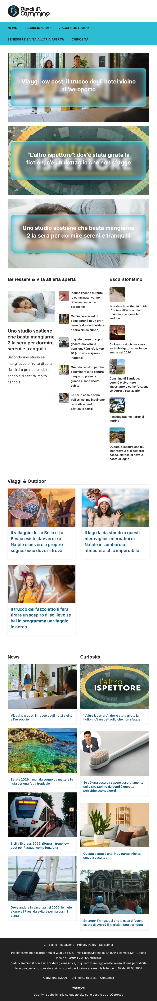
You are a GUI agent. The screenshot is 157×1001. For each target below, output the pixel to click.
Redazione (67, 945)
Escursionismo (38, 28)
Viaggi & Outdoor (73, 28)
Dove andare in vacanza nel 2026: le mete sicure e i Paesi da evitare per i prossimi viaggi (41, 911)
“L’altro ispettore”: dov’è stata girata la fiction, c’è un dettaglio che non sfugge (111, 717)
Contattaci (107, 978)
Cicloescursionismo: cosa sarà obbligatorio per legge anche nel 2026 (128, 348)
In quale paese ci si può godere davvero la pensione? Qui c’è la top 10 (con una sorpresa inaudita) (87, 349)
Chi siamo (50, 945)
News (12, 28)
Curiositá (80, 39)
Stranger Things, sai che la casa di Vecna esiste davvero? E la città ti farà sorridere (113, 923)
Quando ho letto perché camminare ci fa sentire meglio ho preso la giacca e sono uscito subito (87, 376)
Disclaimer (106, 945)
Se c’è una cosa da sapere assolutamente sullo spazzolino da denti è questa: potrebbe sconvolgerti (113, 786)
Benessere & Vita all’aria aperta (36, 39)
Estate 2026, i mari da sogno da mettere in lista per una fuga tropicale (42, 781)
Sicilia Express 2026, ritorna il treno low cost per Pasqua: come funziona (40, 845)
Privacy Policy (86, 945)
